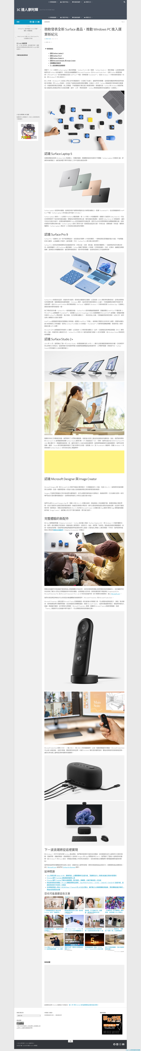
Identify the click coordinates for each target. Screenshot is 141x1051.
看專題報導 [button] (53, 2)
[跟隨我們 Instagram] (36, 22)
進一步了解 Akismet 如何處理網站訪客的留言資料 (83, 1005)
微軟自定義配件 (58, 530)
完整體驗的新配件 (55, 63)
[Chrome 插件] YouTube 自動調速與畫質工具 (61, 878)
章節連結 (50, 49)
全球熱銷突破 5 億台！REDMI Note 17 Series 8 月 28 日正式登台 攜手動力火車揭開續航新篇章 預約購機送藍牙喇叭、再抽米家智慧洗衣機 (94, 948)
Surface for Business (69, 867)
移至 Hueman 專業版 (32, 1045)
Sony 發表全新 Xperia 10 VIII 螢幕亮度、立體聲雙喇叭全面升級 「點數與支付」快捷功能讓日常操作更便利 (82, 875)
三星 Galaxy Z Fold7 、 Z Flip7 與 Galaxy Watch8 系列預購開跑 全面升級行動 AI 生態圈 (74, 930)
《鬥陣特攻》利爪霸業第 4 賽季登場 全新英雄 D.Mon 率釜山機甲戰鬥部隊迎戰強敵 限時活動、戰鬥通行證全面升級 (114, 911)
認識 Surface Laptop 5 (56, 53)
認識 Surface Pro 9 (55, 56)
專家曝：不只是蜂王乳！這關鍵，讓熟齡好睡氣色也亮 (93, 911)
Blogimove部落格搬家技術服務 (133, 1050)
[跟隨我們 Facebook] (31, 22)
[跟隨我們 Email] (38, 22)
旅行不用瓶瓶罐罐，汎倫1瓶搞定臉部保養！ (114, 948)
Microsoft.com (115, 594)
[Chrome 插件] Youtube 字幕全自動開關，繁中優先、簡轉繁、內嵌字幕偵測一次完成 (74, 880)
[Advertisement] (84, 461)
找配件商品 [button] (65, 2)
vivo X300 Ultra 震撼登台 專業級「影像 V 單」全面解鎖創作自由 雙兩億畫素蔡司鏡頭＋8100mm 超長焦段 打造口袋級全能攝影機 (114, 930)
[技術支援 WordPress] (21, 1045)
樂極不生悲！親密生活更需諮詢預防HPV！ (74, 948)
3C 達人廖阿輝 (27, 10)
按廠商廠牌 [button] (77, 2)
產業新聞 (47, 22)
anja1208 (48, 39)
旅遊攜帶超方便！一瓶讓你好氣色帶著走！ (53, 929)
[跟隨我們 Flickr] (33, 22)
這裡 (60, 1015)
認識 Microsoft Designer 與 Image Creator (63, 60)
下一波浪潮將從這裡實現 (57, 65)
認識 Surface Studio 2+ (57, 58)
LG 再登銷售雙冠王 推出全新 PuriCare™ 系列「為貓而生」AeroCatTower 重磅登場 (52, 911)
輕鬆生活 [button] (88, 2)
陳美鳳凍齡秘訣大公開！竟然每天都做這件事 (74, 911)
